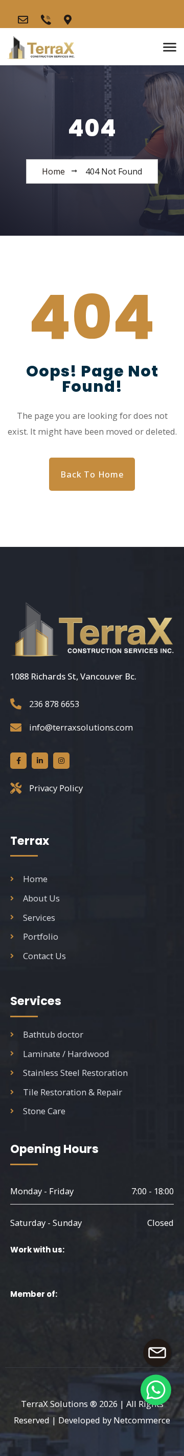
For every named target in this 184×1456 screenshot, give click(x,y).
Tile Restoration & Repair (72, 1092)
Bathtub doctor (53, 1034)
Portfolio (40, 936)
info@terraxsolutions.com (81, 727)
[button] (156, 1389)
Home (35, 879)
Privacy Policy (56, 788)
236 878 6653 (54, 704)
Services (39, 917)
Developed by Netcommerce (114, 1420)
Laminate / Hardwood (66, 1054)
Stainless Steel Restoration (75, 1072)
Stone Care (44, 1111)
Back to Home (91, 474)
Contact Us (44, 956)
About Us (41, 898)
